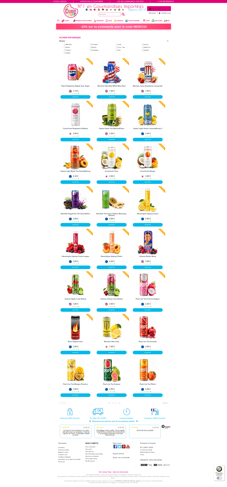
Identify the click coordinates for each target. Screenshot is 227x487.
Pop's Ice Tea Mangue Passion (75, 384)
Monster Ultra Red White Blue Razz (112, 86)
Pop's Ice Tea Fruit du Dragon (148, 299)
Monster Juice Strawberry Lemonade (147, 86)
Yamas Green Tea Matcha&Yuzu (111, 128)
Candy (65, 21)
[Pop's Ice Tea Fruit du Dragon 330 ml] (147, 285)
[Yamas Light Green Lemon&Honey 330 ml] (147, 115)
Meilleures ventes (63, 452)
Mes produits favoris (91, 458)
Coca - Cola (121, 47)
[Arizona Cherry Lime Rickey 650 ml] (111, 285)
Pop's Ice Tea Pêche (148, 384)
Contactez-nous (62, 454)
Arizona (146, 44)
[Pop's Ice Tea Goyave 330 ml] (111, 370)
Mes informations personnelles (94, 454)
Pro (168, 20)
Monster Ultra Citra (111, 341)
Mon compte (91, 443)
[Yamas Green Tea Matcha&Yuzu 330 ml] (111, 115)
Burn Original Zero (75, 341)
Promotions (61, 447)
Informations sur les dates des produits (69, 459)
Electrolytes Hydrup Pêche (111, 256)
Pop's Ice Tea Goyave (111, 384)
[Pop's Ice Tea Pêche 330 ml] (147, 370)
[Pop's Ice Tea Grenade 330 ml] (147, 328)
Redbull (68, 53)
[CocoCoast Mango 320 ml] (147, 157)
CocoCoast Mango (147, 171)
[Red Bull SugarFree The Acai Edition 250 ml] (75, 200)
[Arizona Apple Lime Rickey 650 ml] (75, 285)
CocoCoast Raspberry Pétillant (75, 128)
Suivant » (165, 403)
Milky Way (69, 44)
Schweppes (95, 50)
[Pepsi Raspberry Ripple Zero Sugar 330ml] (75, 72)
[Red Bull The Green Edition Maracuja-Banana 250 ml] (111, 200)
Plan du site (61, 461)
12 (119, 403)
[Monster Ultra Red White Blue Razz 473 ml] (111, 72)
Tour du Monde (132, 21)
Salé (110, 20)
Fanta (119, 44)
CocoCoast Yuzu (111, 171)
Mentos (68, 47)
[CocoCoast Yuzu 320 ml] (111, 157)
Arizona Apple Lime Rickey (75, 299)
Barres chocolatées (84, 20)
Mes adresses (89, 451)
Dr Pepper (95, 44)
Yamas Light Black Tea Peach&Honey (75, 171)
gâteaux (120, 20)
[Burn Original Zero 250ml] (75, 328)
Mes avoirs (88, 449)
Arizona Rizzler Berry (147, 256)
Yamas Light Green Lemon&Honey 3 (147, 128)
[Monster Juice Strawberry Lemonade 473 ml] (147, 72)
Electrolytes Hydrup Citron (147, 214)
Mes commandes (90, 447)
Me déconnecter (90, 461)
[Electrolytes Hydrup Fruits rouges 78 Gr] (75, 242)
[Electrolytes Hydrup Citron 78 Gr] (147, 200)
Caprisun (68, 50)
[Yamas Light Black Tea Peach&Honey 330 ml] (75, 157)
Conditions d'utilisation (64, 457)
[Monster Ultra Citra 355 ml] (111, 328)
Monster (94, 47)
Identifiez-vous (166, 13)
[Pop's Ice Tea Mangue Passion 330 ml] (75, 370)
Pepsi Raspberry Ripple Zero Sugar (75, 86)
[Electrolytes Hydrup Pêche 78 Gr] (111, 242)
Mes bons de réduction (92, 456)
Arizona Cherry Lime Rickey (111, 299)
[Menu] (223, 466)
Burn (119, 50)
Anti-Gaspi (158, 20)
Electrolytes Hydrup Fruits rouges (75, 256)
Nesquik (146, 50)
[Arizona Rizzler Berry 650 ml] (147, 242)
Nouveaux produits (63, 450)
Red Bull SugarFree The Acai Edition (75, 214)
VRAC (148, 20)
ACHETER (75, 97)
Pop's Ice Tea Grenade (148, 341)
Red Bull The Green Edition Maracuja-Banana (111, 214)
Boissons (100, 20)
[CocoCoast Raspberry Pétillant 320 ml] (75, 115)
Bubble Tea (147, 47)
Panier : (156, 9)
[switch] (219, 478)
